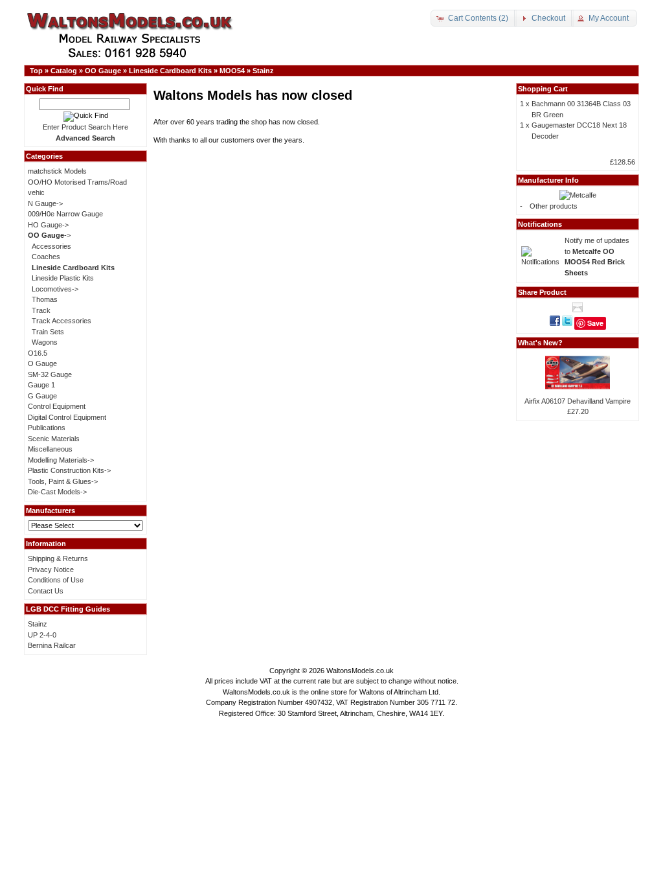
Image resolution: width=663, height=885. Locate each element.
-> (49, 235)
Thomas (45, 299)
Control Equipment (56, 406)
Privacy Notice (51, 569)
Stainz (263, 71)
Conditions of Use (56, 580)
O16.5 (37, 353)
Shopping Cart (543, 89)
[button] (474, 18)
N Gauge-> (45, 203)
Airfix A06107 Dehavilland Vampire (577, 401)
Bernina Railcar (52, 645)
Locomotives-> (55, 289)
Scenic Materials (54, 438)
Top (36, 71)
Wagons (45, 342)
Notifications (540, 224)
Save (595, 323)
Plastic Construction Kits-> (69, 470)
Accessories (51, 246)
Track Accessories (61, 321)
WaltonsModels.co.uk (360, 670)
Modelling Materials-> (61, 460)
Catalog (64, 71)
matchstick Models (57, 171)
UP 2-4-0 (42, 635)
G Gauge (42, 396)
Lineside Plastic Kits (63, 278)
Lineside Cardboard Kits (170, 71)
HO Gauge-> (48, 225)
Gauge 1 (41, 385)
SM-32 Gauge (50, 374)
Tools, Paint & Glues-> (63, 481)
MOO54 (232, 71)
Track (41, 310)
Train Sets (48, 332)
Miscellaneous (50, 449)
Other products (554, 206)
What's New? (540, 343)
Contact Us (45, 591)
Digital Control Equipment (67, 417)
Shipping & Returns (58, 558)
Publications (46, 427)
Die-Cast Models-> (57, 492)
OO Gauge (103, 71)
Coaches (46, 256)
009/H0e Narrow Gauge (65, 214)
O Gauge (42, 363)
